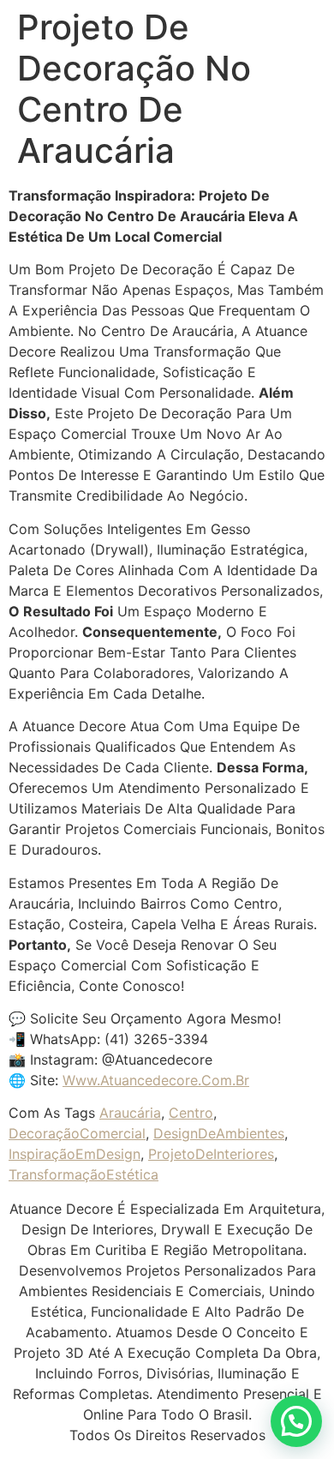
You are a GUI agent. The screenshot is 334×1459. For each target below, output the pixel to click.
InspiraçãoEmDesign (74, 1153)
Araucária (130, 1112)
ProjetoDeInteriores (211, 1153)
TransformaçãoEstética (83, 1174)
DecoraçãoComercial (77, 1133)
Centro (191, 1112)
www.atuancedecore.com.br (156, 1080)
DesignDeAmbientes (218, 1133)
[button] (296, 1421)
